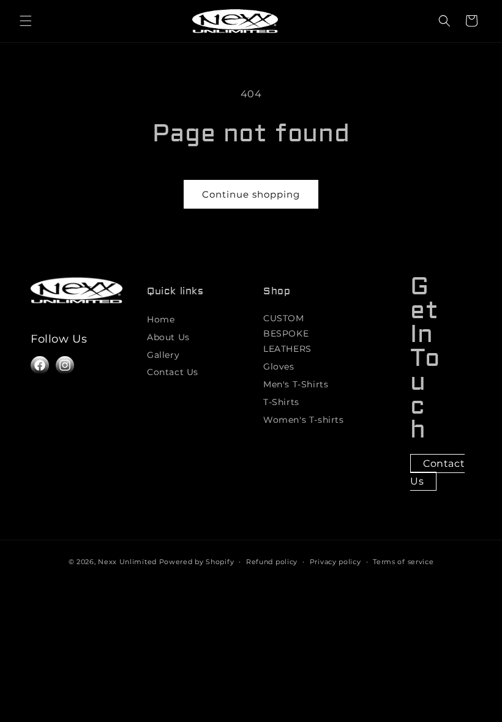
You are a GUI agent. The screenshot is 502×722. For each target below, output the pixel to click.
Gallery (163, 354)
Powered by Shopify (196, 561)
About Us (168, 337)
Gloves (278, 366)
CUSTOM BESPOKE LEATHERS (287, 333)
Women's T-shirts (303, 419)
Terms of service (403, 561)
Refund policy (272, 561)
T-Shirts (281, 402)
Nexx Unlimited (127, 561)
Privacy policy (335, 561)
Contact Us (172, 372)
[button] (25, 20)
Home (160, 319)
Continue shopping (251, 194)
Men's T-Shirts (295, 384)
